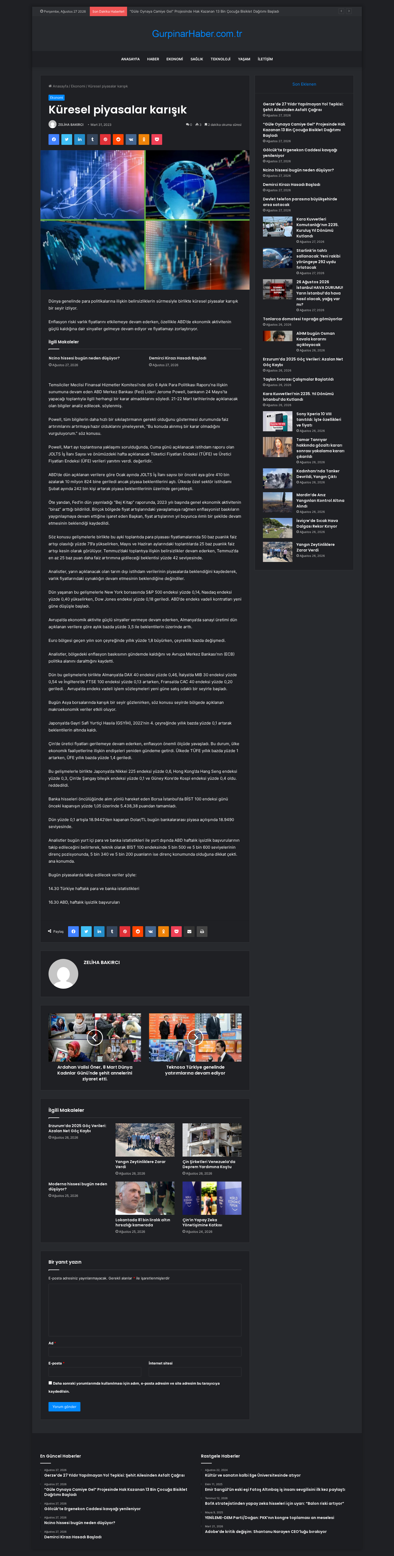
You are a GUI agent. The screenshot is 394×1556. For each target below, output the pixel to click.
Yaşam (244, 59)
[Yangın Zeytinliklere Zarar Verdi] (145, 1140)
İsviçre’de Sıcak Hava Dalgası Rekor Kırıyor (317, 523)
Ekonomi (174, 59)
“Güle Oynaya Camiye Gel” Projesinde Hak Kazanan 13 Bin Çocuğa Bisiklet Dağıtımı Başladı (304, 130)
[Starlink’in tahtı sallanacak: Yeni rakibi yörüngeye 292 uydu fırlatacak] (277, 258)
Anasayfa (130, 59)
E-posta (57, 1363)
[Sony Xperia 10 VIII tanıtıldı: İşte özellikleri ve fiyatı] (277, 421)
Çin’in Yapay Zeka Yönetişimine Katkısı (202, 1222)
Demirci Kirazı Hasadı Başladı (177, 358)
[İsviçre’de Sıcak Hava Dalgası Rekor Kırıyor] (277, 528)
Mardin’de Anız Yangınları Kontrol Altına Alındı (320, 500)
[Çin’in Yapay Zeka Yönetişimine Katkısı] (212, 1198)
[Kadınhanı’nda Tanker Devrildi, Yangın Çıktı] (277, 478)
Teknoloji (221, 59)
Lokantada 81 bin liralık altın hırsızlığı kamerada (143, 1222)
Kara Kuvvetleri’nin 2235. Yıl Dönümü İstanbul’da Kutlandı (298, 396)
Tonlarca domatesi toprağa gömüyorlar (303, 319)
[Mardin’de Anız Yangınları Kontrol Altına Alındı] (277, 502)
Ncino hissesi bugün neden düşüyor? (84, 358)
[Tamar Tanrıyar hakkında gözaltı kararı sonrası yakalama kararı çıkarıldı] (277, 447)
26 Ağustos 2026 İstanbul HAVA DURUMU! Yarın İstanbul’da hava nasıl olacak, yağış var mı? (319, 293)
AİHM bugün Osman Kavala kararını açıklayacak (315, 339)
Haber (153, 59)
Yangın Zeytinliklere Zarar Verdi (141, 1164)
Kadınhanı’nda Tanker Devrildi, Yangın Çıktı (318, 473)
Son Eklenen (304, 84)
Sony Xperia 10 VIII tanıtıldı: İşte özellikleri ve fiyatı (318, 419)
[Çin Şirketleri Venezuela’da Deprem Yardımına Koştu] (212, 1140)
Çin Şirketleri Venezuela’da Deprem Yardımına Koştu (209, 1164)
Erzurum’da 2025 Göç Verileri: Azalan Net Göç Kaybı (77, 1128)
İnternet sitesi (161, 1363)
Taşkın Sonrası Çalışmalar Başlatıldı (298, 379)
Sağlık (197, 59)
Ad (52, 1343)
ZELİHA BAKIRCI (70, 125)
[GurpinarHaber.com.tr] (197, 33)
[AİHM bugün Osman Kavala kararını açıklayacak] (277, 341)
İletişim (265, 59)
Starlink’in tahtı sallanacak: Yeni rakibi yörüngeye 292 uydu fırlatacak (318, 259)
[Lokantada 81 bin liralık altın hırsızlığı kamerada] (145, 1198)
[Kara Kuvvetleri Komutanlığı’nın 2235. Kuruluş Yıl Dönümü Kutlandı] (277, 226)
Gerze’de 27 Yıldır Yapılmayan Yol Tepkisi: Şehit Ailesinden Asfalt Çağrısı (303, 106)
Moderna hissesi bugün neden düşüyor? (78, 1186)
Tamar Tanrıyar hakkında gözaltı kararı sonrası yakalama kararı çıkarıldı (320, 448)
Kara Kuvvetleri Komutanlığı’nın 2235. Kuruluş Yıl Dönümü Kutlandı (317, 227)
